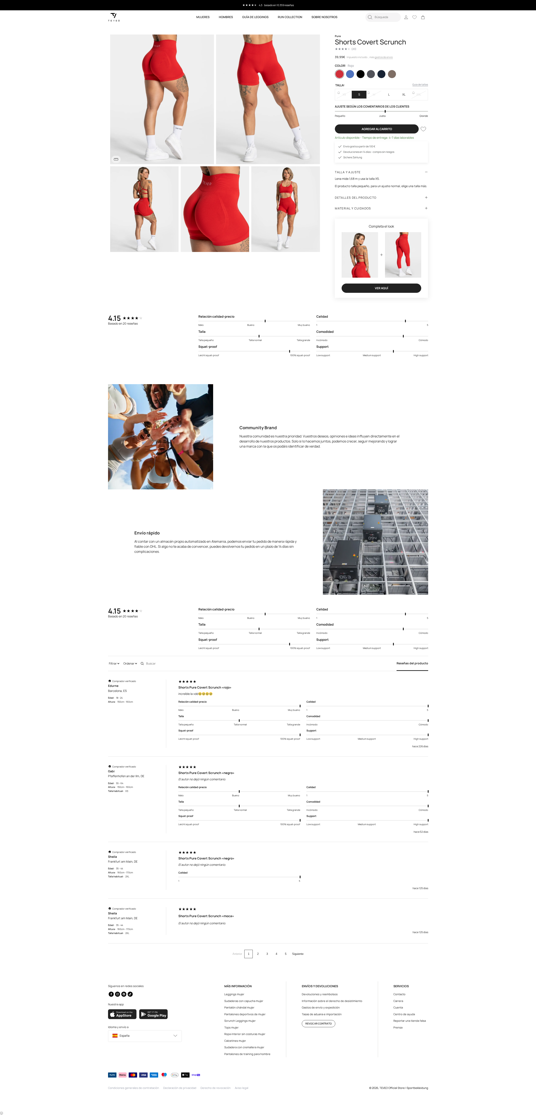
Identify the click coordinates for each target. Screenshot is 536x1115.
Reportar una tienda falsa (409, 1021)
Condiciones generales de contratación (133, 1088)
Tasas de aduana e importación (322, 1014)
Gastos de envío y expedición (321, 1007)
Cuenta (398, 1007)
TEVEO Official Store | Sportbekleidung (404, 1088)
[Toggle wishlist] (423, 129)
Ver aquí (381, 288)
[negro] (361, 74)
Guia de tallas (420, 84)
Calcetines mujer (235, 1041)
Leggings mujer (234, 994)
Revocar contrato (318, 1023)
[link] (423, 17)
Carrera (398, 1001)
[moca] (392, 74)
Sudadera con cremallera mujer (244, 1047)
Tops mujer (231, 1027)
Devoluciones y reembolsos (320, 994)
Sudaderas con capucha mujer (243, 1001)
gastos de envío (384, 57)
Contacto (399, 994)
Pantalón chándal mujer (239, 1007)
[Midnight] (381, 74)
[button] (383, 17)
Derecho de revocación (215, 1088)
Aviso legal (241, 1088)
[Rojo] (340, 74)
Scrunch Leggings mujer (240, 1021)
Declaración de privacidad (179, 1088)
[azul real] (350, 74)
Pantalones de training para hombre (247, 1054)
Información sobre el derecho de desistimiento (332, 1001)
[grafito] (371, 74)
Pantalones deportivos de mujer (245, 1014)
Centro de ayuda (404, 1014)
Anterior (237, 953)
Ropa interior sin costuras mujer (244, 1034)
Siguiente (297, 953)
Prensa (397, 1027)
